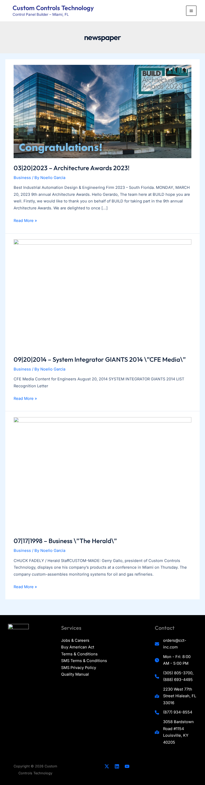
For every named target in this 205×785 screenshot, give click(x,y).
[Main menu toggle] (191, 11)
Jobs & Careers (75, 640)
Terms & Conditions (79, 654)
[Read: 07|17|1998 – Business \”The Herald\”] (102, 474)
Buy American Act (77, 647)
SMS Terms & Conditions (84, 660)
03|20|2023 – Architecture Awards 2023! (71, 168)
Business (22, 177)
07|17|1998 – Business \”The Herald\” (65, 541)
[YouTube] (127, 766)
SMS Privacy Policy (78, 667)
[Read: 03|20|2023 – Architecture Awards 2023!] (102, 111)
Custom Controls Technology (53, 8)
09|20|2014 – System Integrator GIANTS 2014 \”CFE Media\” (100, 359)
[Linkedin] (117, 766)
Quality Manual (75, 674)
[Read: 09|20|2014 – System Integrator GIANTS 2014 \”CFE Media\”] (102, 294)
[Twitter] (106, 766)
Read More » (25, 221)
